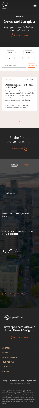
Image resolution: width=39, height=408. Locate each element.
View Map (21, 294)
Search (31, 65)
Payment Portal (31, 380)
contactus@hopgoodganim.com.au (18, 231)
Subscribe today (17, 149)
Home (18, 16)
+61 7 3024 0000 (11, 234)
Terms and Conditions (17, 380)
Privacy (5, 380)
